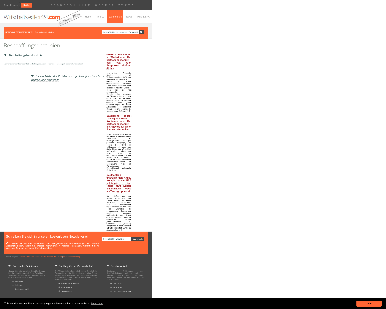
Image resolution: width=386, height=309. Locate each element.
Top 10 (100, 16)
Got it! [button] (369, 303)
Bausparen (117, 287)
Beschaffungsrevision (37, 63)
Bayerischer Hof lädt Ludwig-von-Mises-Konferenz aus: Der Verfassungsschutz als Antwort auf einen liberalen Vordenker (118, 123)
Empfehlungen (11, 5)
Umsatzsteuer (66, 291)
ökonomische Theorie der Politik (48, 257)
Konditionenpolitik (21, 289)
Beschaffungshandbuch (24, 55)
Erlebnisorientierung (71, 257)
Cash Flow (117, 283)
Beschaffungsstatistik (74, 63)
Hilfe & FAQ (143, 16)
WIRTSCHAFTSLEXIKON (22, 32)
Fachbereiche (115, 16)
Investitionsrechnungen (70, 283)
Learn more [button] (97, 303)
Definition (18, 285)
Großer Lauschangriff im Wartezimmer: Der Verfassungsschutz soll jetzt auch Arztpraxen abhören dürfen (118, 61)
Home (88, 16)
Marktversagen (66, 287)
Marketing (18, 281)
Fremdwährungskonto (121, 291)
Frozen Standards (26, 257)
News (129, 16)
